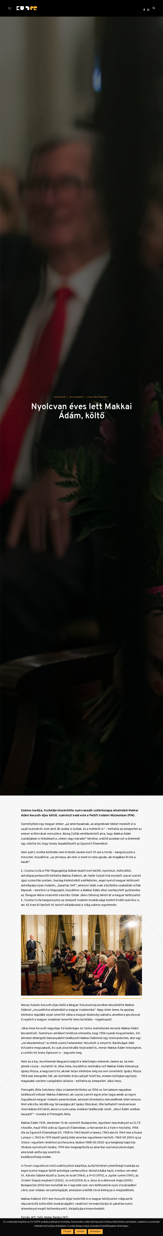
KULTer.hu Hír (59, 397)
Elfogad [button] (67, 1231)
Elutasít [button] (81, 1231)
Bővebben (95, 1231)
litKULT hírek (92, 397)
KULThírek (103, 397)
